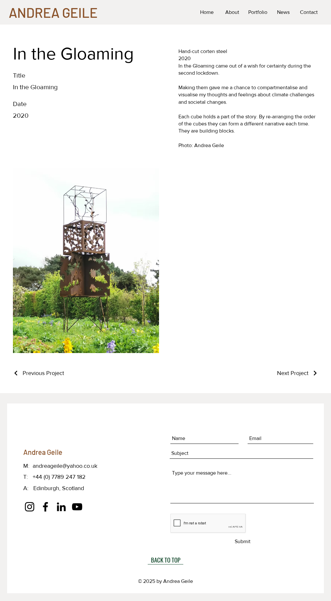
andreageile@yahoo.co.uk (65, 466)
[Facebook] (45, 506)
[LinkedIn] (61, 506)
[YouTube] (77, 506)
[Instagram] (29, 506)
